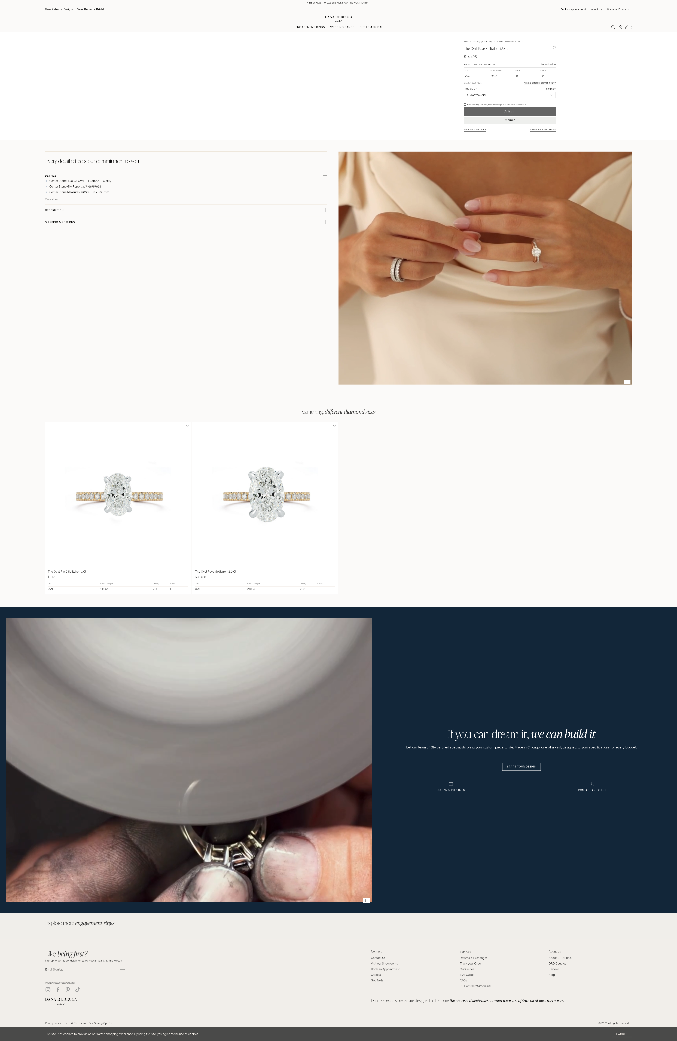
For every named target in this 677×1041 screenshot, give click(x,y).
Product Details (475, 129)
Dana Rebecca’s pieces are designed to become (467, 1000)
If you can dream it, (521, 733)
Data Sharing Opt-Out (101, 1023)
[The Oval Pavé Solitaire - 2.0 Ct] (265, 494)
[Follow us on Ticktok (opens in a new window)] (77, 990)
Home (466, 41)
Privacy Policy (53, 1023)
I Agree (621, 1034)
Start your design (521, 766)
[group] (118, 508)
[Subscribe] (122, 969)
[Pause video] (627, 382)
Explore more (79, 922)
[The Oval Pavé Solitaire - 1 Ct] (118, 494)
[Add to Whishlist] (554, 47)
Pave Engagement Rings (482, 41)
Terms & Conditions (74, 1023)
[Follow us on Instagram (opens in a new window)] (48, 990)
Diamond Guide (548, 64)
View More (51, 199)
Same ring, (339, 411)
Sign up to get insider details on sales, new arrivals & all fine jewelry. (83, 960)
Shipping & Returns (543, 129)
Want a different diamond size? (540, 83)
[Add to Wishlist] (187, 425)
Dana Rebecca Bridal (90, 9)
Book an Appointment (451, 790)
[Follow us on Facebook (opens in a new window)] (58, 990)
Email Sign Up (54, 969)
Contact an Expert (592, 790)
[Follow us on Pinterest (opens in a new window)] (68, 990)
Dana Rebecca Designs (59, 9)
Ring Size (551, 89)
